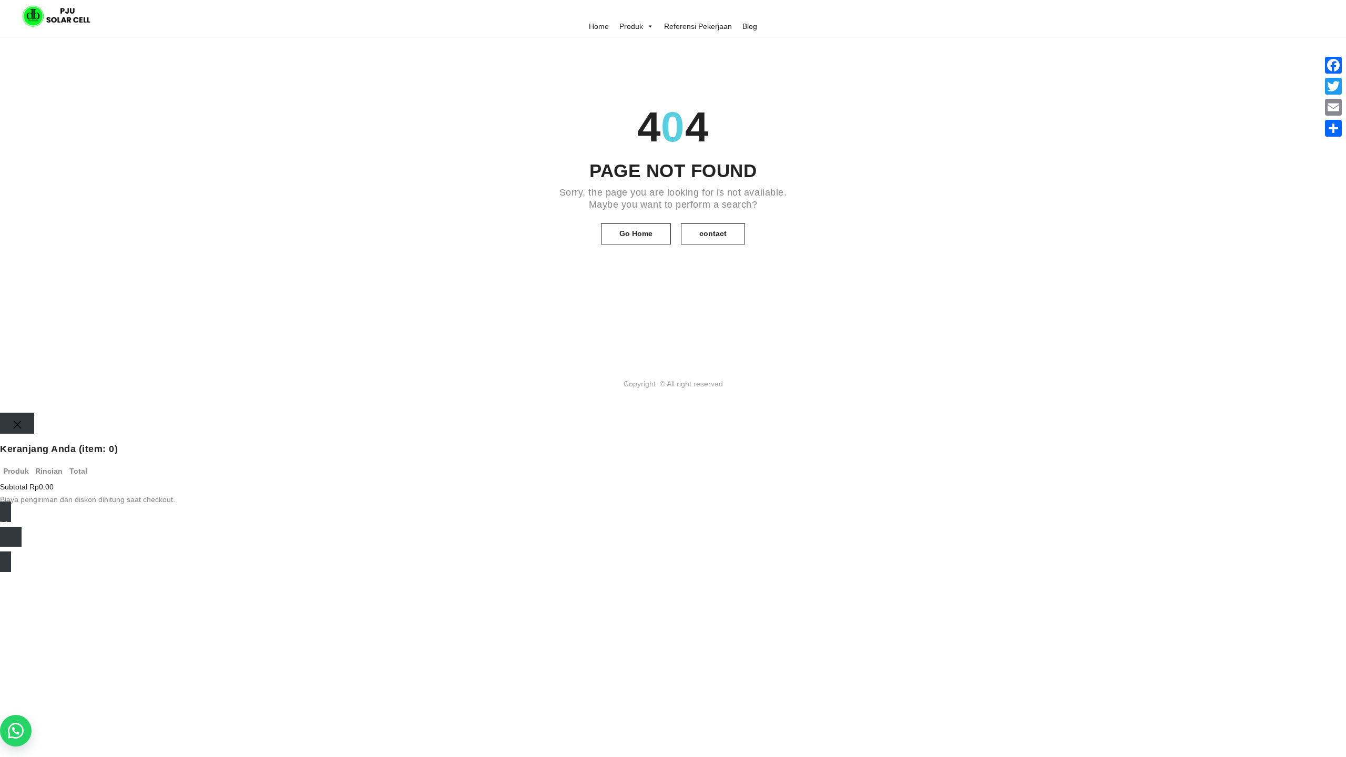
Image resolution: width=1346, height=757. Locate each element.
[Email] (1333, 107)
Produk (631, 26)
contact (713, 233)
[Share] (1333, 128)
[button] (16, 730)
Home (599, 26)
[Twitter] (1333, 86)
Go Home (635, 233)
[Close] (17, 423)
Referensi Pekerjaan (698, 26)
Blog (749, 26)
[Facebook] (1333, 65)
